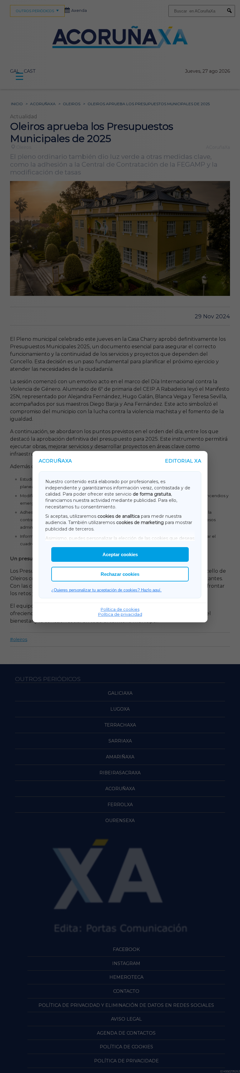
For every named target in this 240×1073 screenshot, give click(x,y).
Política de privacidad (120, 614)
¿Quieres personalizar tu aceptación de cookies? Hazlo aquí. (106, 590)
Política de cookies (120, 609)
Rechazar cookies (120, 574)
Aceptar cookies (120, 554)
